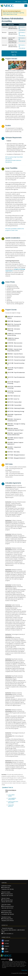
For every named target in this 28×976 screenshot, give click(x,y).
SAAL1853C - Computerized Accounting (14, 447)
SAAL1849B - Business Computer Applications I (15, 438)
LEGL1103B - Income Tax (13, 399)
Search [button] (25, 1)
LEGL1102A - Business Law (13, 396)
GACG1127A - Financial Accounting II (16, 360)
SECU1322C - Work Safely (13, 452)
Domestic (22, 27)
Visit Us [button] (14, 55)
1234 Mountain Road (8, 900)
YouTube (6, 943)
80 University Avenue (8, 893)
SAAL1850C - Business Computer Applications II (15, 443)
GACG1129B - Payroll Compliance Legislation (15, 368)
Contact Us (19, 1)
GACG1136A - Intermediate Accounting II (14, 391)
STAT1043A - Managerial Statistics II (16, 458)
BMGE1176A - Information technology (13, 329)
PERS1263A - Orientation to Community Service (14, 419)
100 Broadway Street (8, 918)
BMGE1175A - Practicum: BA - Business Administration (14, 325)
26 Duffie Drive (6, 887)
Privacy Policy (24, 970)
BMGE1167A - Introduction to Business (14, 317)
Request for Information (7, 928)
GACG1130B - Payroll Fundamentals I (16, 373)
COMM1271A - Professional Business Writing (14, 334)
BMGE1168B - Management (14, 321)
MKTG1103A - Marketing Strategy (15, 411)
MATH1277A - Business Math (14, 402)
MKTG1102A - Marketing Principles (15, 408)
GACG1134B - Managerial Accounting (13, 382)
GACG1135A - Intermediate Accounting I (14, 387)
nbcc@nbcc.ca (9, 933)
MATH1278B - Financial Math (14, 405)
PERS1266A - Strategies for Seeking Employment (16, 424)
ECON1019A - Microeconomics (14, 346)
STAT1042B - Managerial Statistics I (16, 455)
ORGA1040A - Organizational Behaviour (14, 415)
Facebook (6, 940)
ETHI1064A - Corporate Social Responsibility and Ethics (14, 349)
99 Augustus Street (7, 912)
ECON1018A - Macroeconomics (14, 343)
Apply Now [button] (14, 52)
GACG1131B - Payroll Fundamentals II (16, 377)
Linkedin (6, 951)
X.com (5, 948)
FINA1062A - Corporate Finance (15, 354)
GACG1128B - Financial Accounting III (15, 363)
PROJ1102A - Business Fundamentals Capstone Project (15, 429)
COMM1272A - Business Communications (13, 339)
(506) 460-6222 (12, 930)
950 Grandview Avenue (8, 906)
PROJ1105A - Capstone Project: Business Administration (15, 433)
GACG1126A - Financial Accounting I (16, 357)
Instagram (6, 946)
